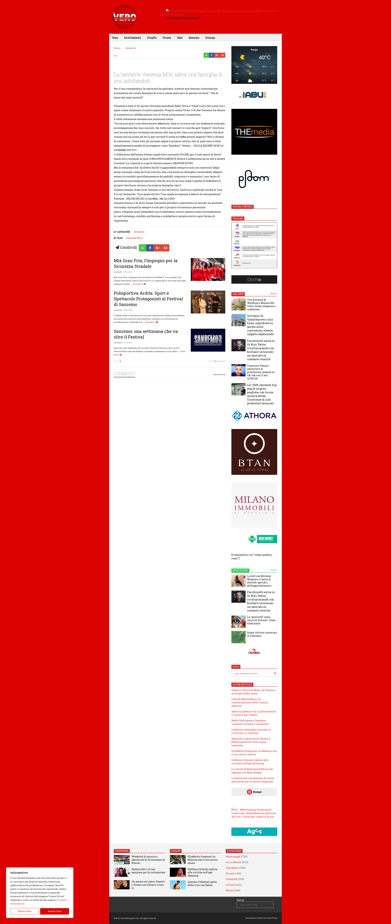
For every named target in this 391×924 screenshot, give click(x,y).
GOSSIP (175, 851)
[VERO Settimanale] (124, 21)
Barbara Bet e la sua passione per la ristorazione (148, 871)
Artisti (230, 884)
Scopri (273, 294)
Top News (232, 867)
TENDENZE (122, 851)
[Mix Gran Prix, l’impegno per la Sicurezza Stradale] (208, 269)
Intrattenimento (132, 38)
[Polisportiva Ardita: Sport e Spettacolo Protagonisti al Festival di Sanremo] (208, 302)
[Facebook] (211, 55)
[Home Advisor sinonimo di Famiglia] (238, 637)
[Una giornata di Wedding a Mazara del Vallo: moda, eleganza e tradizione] (238, 304)
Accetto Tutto (55, 911)
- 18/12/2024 (127, 272)
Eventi (230, 873)
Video (180, 38)
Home (115, 38)
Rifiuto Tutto (24, 911)
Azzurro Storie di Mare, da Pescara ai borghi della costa (253, 691)
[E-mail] (222, 55)
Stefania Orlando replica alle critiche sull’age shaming (249, 761)
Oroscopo (210, 38)
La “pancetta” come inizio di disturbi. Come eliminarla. (261, 620)
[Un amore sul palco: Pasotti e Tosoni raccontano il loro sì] (122, 884)
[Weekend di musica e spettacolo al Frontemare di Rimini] (122, 859)
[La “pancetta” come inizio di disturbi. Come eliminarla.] (238, 622)
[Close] (71, 869)
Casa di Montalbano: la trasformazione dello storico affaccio (249, 702)
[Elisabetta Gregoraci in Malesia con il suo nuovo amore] (178, 859)
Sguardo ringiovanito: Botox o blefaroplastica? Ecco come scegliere (250, 742)
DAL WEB (238, 294)
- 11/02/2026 (127, 342)
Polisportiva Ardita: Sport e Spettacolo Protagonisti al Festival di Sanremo (148, 298)
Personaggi (233, 856)
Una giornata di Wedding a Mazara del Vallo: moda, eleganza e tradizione (261, 304)
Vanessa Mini (134, 238)
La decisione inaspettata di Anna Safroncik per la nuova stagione (252, 779)
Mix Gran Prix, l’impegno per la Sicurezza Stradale (145, 263)
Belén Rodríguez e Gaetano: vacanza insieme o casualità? (250, 722)
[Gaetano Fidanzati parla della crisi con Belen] (178, 884)
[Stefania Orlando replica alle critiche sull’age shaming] (178, 872)
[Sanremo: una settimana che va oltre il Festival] (208, 340)
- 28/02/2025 (127, 310)
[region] (39, 893)
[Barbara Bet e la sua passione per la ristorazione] (122, 872)
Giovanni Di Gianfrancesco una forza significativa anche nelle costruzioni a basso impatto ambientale (260, 325)
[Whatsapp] (206, 55)
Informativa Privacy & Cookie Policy (261, 918)
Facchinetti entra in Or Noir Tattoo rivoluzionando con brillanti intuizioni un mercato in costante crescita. (261, 350)
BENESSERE (240, 570)
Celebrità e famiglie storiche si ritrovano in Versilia (251, 731)
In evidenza (233, 862)
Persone (167, 38)
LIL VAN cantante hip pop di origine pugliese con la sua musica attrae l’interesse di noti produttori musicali (262, 394)
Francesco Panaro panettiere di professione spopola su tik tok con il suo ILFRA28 (261, 372)
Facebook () (219, 374)
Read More (138, 284)
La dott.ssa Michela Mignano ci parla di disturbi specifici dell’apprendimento (259, 580)
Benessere (194, 38)
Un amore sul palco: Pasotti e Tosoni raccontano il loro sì (148, 884)
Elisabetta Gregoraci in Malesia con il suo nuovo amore (254, 752)
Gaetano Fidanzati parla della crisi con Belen (202, 883)
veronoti (118, 272)
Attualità (152, 38)
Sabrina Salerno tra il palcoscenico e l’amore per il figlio (253, 713)
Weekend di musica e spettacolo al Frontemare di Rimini (148, 859)
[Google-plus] (217, 55)
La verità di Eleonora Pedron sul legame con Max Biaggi (252, 770)
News (229, 890)
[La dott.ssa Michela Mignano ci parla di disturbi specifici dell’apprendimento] (238, 581)
